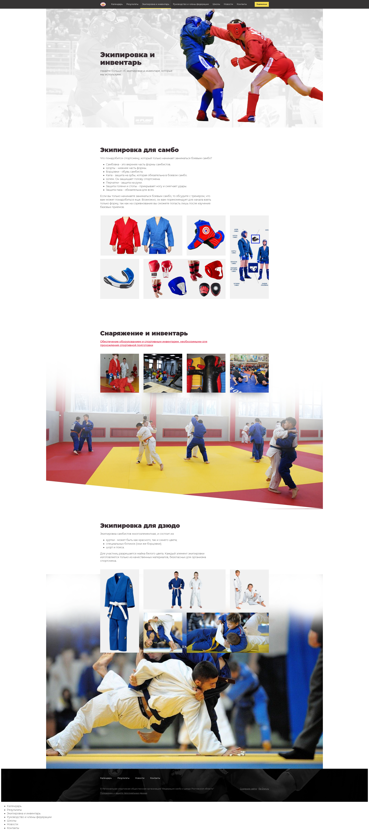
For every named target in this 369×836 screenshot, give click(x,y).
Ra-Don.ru (264, 788)
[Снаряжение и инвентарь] (119, 373)
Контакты (242, 4)
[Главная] (103, 4)
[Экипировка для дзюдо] (184, 589)
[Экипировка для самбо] (141, 235)
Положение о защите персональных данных (123, 793)
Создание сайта (248, 788)
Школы (216, 4)
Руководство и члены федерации (191, 4)
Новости (228, 4)
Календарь (117, 4)
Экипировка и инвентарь (155, 4)
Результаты (132, 4)
